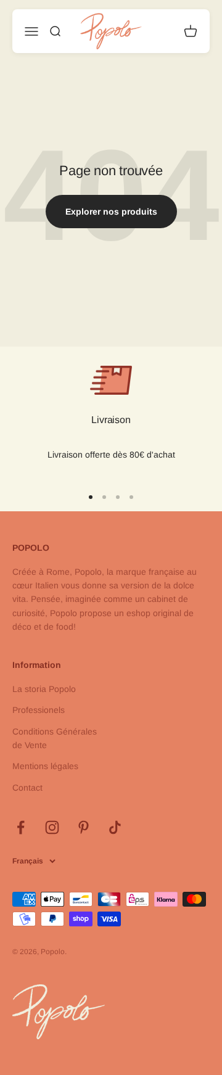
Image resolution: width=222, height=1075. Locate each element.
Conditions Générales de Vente (54, 738)
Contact (27, 788)
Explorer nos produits (111, 211)
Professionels (38, 710)
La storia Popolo (44, 689)
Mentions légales (45, 766)
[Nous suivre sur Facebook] (20, 827)
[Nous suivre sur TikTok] (115, 827)
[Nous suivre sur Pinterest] (83, 827)
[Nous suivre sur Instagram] (52, 827)
